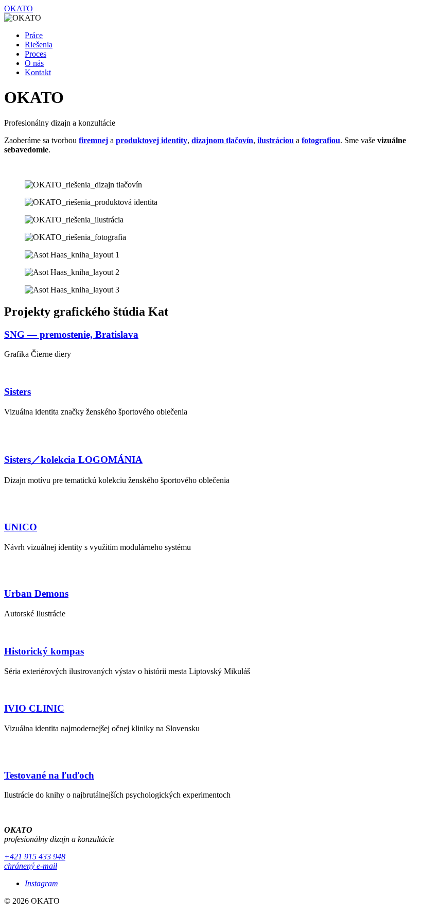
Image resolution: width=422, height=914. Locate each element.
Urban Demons (36, 593)
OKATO (18, 8)
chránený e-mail (30, 865)
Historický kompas (44, 651)
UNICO (20, 527)
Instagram (41, 883)
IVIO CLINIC (34, 708)
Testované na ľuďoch (49, 775)
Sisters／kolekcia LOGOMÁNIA (73, 459)
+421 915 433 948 (34, 856)
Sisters (17, 391)
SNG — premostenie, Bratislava (71, 334)
